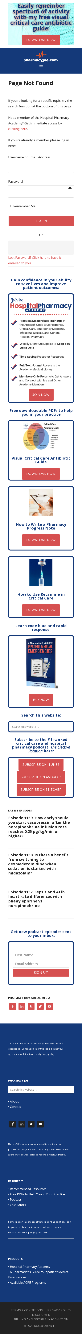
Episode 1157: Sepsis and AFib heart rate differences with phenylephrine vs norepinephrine (36, 898)
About (14, 1101)
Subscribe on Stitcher (41, 789)
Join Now (41, 395)
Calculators (18, 1205)
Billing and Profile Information (41, 1319)
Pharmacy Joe (41, 56)
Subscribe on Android (41, 777)
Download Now (41, 474)
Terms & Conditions (27, 1310)
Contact (15, 1107)
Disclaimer (41, 1315)
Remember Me (24, 206)
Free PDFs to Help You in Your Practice (37, 1194)
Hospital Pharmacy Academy (30, 1267)
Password (15, 181)
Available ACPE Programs (28, 1282)
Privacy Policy (59, 1310)
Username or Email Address (29, 157)
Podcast (15, 1199)
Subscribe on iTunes (41, 764)
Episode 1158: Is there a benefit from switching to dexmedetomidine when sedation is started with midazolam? (38, 864)
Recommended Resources (28, 1189)
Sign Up (41, 973)
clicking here (17, 129)
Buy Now (41, 700)
